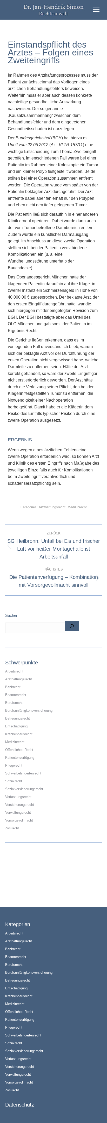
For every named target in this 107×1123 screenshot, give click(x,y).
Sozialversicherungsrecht (24, 789)
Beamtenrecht (15, 695)
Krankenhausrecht (18, 734)
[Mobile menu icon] (96, 9)
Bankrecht (13, 687)
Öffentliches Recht (19, 750)
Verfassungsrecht (18, 797)
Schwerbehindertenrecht (23, 773)
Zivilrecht (12, 828)
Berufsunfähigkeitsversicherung (28, 710)
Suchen (11, 615)
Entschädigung (16, 726)
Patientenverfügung (19, 758)
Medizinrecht (77, 507)
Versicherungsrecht (19, 805)
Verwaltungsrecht (18, 812)
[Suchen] (72, 626)
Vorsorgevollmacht (19, 820)
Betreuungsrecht (17, 718)
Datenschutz (19, 1105)
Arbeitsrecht (14, 671)
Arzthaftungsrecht (52, 507)
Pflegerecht (13, 765)
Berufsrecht (14, 703)
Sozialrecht (13, 781)
